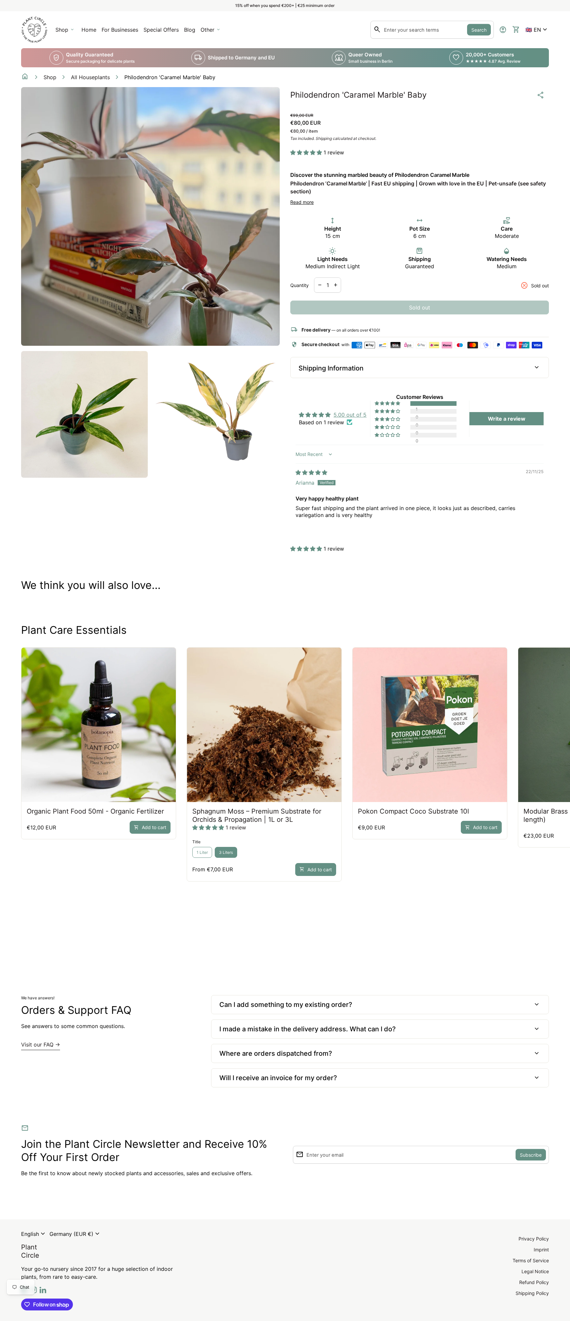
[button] (537, 30)
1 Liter (202, 852)
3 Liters (226, 852)
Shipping (324, 138)
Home (88, 29)
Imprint (541, 1249)
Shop (50, 77)
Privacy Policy (534, 1238)
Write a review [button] (506, 418)
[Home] (34, 29)
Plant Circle (30, 1251)
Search (479, 30)
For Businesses (121, 31)
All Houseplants (90, 77)
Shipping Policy (532, 1293)
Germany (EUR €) (75, 1234)
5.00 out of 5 (349, 414)
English (34, 1234)
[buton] (34, 1234)
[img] (311, 472)
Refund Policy (534, 1282)
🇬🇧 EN (537, 30)
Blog (189, 29)
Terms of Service (531, 1260)
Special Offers (161, 29)
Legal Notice (535, 1271)
